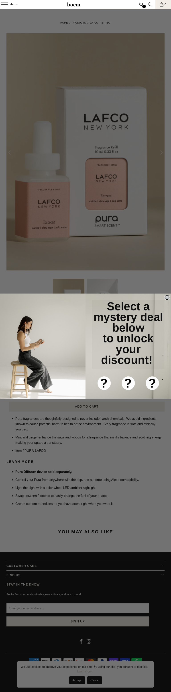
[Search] (150, 4)
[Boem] (73, 4)
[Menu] (2, 4)
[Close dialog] (167, 297)
